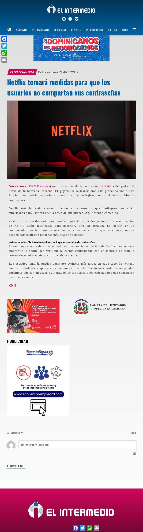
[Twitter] (4, 45)
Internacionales (41, 30)
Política (112, 30)
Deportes (76, 30)
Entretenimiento (95, 30)
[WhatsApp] (4, 52)
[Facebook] (4, 38)
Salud (125, 30)
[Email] (4, 59)
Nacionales (22, 30)
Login (133, 432)
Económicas (60, 30)
